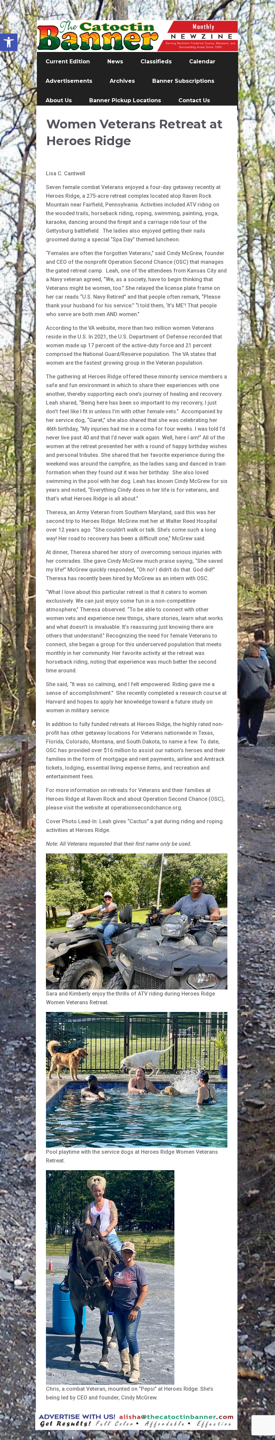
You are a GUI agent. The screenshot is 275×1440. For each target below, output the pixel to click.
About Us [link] (59, 100)
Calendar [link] (202, 61)
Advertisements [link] (69, 81)
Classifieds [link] (156, 61)
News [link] (115, 61)
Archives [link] (122, 81)
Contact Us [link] (194, 100)
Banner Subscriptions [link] (183, 81)
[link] (8, 42)
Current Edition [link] (68, 61)
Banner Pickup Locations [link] (125, 100)
